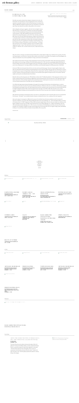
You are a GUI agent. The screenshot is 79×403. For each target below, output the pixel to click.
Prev (5, 141)
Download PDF (15, 110)
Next (73, 141)
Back (73, 10)
